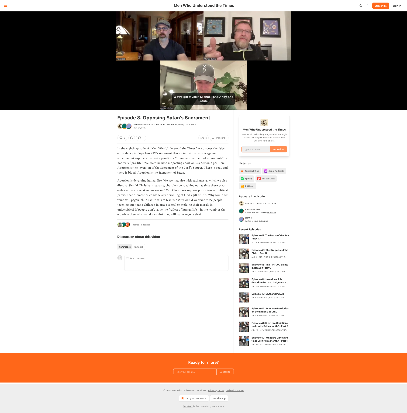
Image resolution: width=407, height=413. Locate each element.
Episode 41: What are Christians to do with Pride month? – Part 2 (270, 325)
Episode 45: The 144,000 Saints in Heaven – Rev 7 (270, 266)
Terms (220, 390)
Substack (188, 406)
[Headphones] (110, 64)
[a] (243, 239)
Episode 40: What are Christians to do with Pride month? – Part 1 (270, 339)
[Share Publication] (368, 6)
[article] (264, 239)
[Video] (110, 57)
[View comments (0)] (297, 60)
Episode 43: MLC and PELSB (268, 293)
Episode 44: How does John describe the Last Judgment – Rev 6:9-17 (269, 281)
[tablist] (131, 247)
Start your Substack (195, 398)
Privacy (212, 390)
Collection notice (235, 390)
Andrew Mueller (175, 125)
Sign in (397, 5)
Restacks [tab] (138, 246)
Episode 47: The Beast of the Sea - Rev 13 (270, 237)
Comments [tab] (125, 246)
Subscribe (381, 5)
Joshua (192, 125)
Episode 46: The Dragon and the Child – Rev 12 (270, 251)
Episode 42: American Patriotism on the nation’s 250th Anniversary (270, 310)
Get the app (219, 398)
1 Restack (145, 224)
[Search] (361, 6)
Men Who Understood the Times (150, 125)
